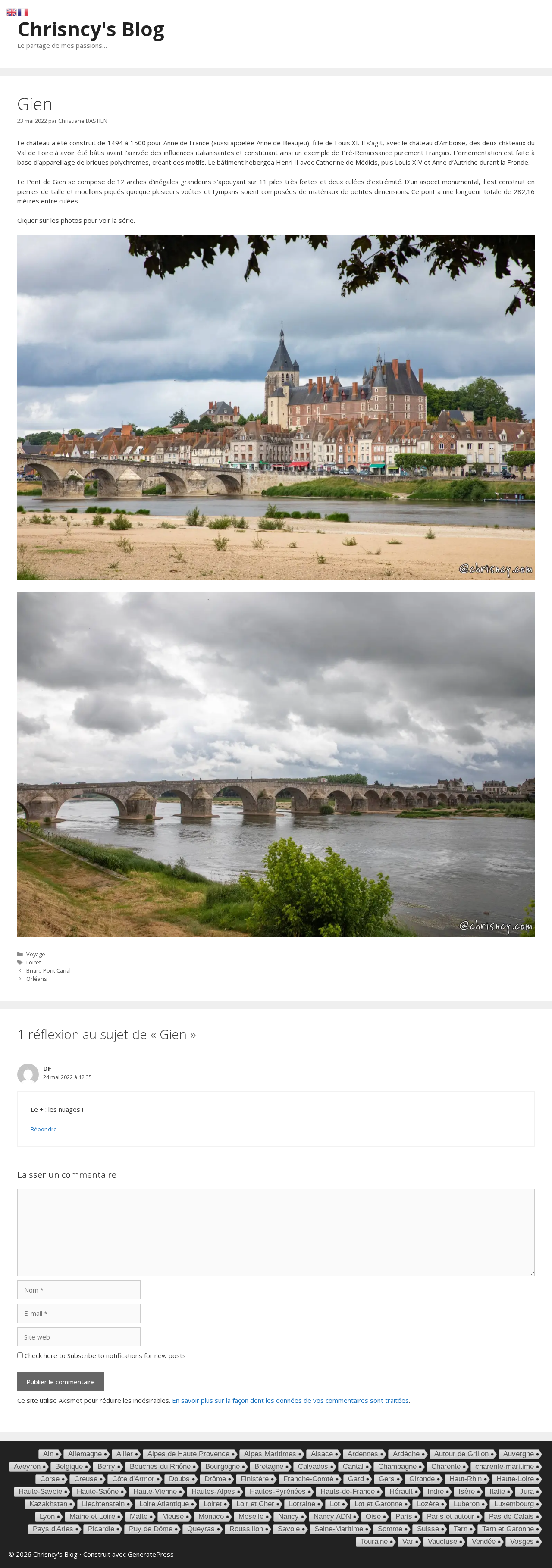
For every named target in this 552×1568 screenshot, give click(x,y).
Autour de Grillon (461, 1454)
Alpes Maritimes (270, 1454)
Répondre (44, 1129)
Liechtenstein (103, 1504)
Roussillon (246, 1529)
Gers (387, 1479)
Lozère (428, 1504)
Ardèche (406, 1454)
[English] (12, 11)
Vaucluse (442, 1541)
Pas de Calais (511, 1516)
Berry (106, 1466)
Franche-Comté (308, 1479)
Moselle (250, 1516)
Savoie (289, 1529)
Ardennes (363, 1454)
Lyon (47, 1516)
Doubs (179, 1479)
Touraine (374, 1541)
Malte (138, 1516)
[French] (23, 11)
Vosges (522, 1541)
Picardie (101, 1529)
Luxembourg (514, 1504)
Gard (356, 1479)
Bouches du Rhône (160, 1466)
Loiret (33, 962)
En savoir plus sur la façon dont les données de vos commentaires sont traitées (290, 1400)
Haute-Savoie (40, 1491)
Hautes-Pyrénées (278, 1491)
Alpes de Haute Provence (188, 1454)
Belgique (69, 1466)
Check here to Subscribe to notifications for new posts (104, 1355)
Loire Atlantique (164, 1504)
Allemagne (85, 1454)
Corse (50, 1479)
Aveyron (27, 1466)
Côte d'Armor (133, 1479)
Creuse (85, 1479)
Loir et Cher (255, 1504)
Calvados (313, 1466)
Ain (48, 1454)
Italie (497, 1491)
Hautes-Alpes (213, 1491)
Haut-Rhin (465, 1479)
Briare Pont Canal (48, 970)
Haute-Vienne (155, 1491)
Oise (373, 1516)
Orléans (36, 979)
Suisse (428, 1529)
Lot (335, 1504)
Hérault (401, 1491)
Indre (435, 1491)
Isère (466, 1491)
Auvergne (518, 1454)
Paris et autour (450, 1516)
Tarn (460, 1529)
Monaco (211, 1516)
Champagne (397, 1466)
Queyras (201, 1529)
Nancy (288, 1516)
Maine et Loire (92, 1516)
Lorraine (302, 1504)
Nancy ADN (332, 1516)
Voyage (35, 954)
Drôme (215, 1479)
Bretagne (268, 1466)
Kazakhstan (48, 1504)
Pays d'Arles (53, 1529)
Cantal (353, 1466)
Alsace (322, 1454)
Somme (390, 1529)
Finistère (255, 1479)
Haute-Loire (515, 1479)
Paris (403, 1516)
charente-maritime (504, 1466)
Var (407, 1541)
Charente (446, 1466)
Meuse (173, 1516)
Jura (527, 1491)
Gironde (422, 1479)
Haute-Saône (98, 1491)
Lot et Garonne (378, 1504)
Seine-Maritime (338, 1529)
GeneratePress (151, 1554)
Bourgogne (222, 1466)
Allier (124, 1454)
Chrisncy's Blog (90, 29)
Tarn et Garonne (508, 1529)
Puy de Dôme (150, 1529)
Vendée (484, 1541)
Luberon (467, 1504)
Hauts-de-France (347, 1491)
